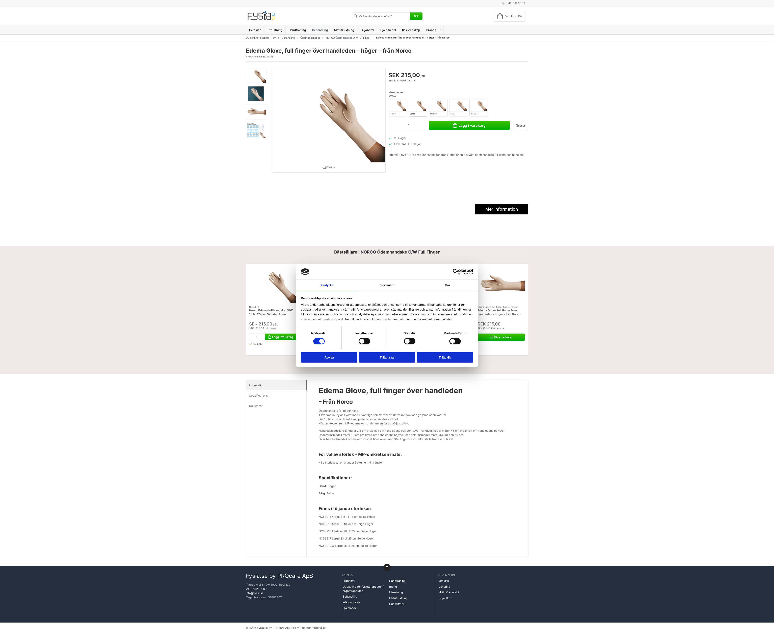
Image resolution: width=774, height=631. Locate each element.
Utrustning (396, 592)
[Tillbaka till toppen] (387, 567)
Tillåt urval (387, 357)
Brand (393, 586)
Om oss (444, 580)
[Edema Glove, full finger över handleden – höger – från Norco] (501, 285)
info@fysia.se (254, 593)
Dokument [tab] (256, 405)
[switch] (364, 341)
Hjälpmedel (350, 608)
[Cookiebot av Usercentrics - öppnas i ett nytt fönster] (455, 272)
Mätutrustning (398, 598)
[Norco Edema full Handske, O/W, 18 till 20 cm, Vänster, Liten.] (272, 285)
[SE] (261, 16)
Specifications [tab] (258, 395)
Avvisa (329, 357)
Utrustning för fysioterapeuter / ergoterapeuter (363, 589)
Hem (273, 37)
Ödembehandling (310, 37)
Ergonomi (349, 580)
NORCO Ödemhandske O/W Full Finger (348, 37)
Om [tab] (447, 285)
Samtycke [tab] (327, 285)
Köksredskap (351, 602)
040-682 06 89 (256, 588)
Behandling (288, 37)
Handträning (397, 580)
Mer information (501, 209)
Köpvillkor (445, 598)
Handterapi (396, 603)
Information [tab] (387, 285)
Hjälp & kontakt (449, 592)
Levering (444, 586)
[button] (433, 29)
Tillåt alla (445, 357)
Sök (416, 16)
